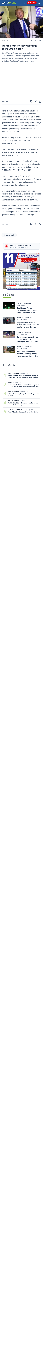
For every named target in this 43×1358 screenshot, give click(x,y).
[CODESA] (21, 271)
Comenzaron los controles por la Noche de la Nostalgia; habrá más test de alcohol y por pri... (27, 339)
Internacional (6, 40)
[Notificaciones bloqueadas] (24, 3)
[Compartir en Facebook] (31, 101)
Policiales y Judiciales (24, 317)
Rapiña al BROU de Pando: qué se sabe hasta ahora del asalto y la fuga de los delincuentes (28, 324)
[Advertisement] (21, 81)
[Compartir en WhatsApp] (40, 101)
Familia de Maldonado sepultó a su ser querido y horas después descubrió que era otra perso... (27, 353)
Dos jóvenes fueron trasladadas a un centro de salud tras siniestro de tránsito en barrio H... (27, 310)
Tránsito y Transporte (24, 303)
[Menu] (39, 3)
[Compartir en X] (35, 101)
